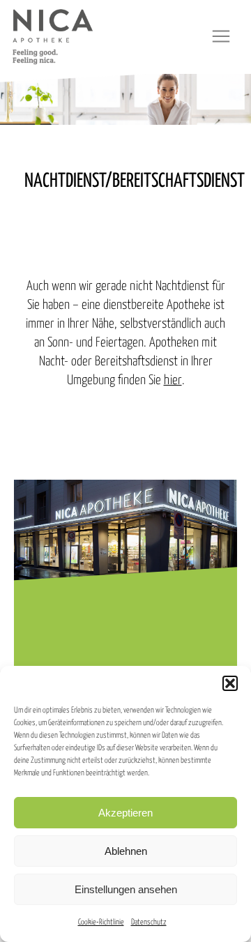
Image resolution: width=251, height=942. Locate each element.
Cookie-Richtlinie (101, 922)
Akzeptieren (125, 813)
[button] (230, 683)
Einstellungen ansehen (126, 889)
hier (173, 380)
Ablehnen (126, 851)
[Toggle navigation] (221, 36)
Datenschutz (149, 922)
